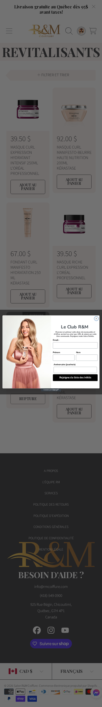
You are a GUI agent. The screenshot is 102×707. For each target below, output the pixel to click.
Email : (56, 340)
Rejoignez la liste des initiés (75, 377)
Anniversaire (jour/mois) (65, 364)
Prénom (56, 352)
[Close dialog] (96, 319)
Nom (78, 352)
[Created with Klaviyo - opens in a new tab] (51, 390)
